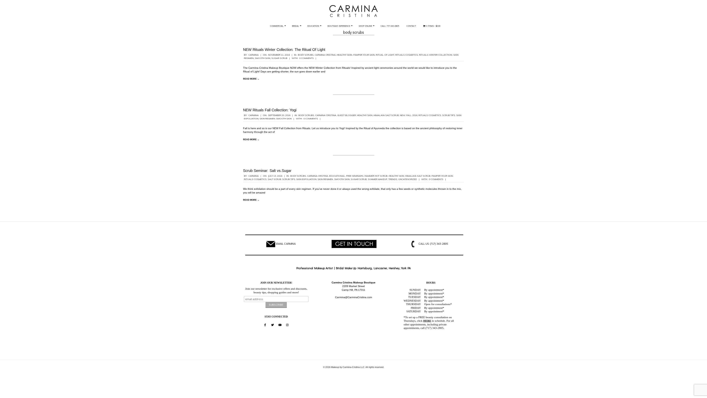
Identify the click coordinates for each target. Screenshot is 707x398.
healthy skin (344, 54)
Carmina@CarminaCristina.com (353, 297)
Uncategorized (407, 179)
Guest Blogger (346, 115)
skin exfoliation (306, 179)
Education (313, 25)
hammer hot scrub (376, 175)
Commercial (277, 25)
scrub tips (448, 115)
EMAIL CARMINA (286, 243)
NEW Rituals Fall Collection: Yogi (269, 110)
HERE (427, 320)
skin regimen (267, 118)
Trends (392, 179)
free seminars (354, 175)
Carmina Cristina (325, 54)
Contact (411, 25)
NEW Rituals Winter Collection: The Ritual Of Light (284, 50)
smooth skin (262, 58)
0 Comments (306, 58)
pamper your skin (364, 54)
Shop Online (365, 25)
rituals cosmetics (406, 54)
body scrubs (306, 54)
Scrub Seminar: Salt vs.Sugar (267, 171)
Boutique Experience (339, 25)
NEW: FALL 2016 (408, 115)
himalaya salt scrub (386, 115)
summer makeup (377, 179)
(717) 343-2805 (439, 243)
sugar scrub (279, 58)
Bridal (295, 25)
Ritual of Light (385, 54)
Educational (337, 175)
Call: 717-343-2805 (390, 25)
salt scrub (274, 179)
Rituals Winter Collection (435, 54)
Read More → (251, 79)
